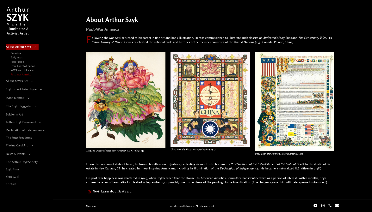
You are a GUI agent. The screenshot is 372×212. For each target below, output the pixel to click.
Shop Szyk (91, 205)
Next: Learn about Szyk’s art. (112, 191)
